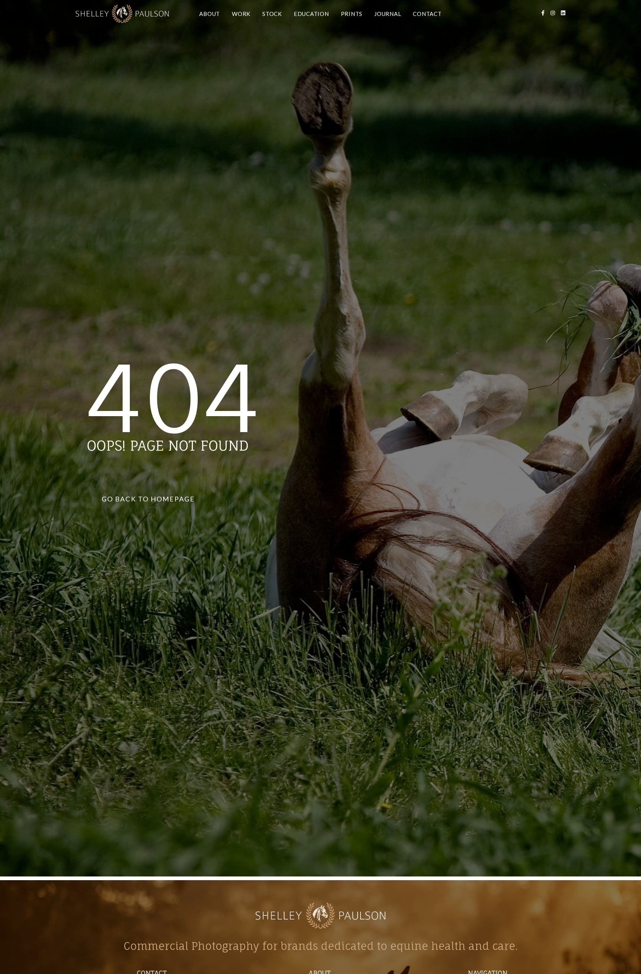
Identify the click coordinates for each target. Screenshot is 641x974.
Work (241, 13)
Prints (352, 13)
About (209, 13)
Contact (427, 13)
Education (311, 13)
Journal (387, 13)
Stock (272, 13)
